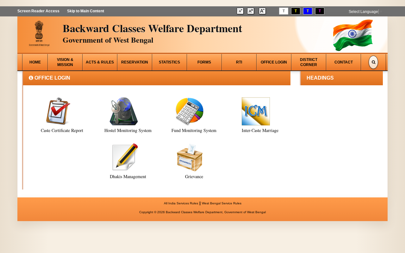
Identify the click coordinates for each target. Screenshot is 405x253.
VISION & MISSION (65, 62)
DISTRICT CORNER (308, 62)
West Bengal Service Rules (221, 203)
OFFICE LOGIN (274, 62)
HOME (35, 62)
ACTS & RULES (100, 62)
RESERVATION (134, 62)
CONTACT (343, 62)
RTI (239, 62)
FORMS (204, 62)
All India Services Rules (181, 203)
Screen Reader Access (38, 11)
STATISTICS (169, 62)
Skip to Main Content (85, 11)
